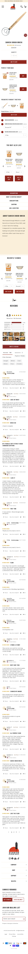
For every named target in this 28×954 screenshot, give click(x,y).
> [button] (19, 832)
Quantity (14, 52)
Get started (7, 899)
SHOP (13, 870)
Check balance (18, 899)
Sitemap (14, 936)
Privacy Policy (12, 934)
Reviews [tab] (5, 352)
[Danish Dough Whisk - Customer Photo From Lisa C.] (22, 334)
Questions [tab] (18, 352)
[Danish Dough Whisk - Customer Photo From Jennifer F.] (5, 339)
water (6, 364)
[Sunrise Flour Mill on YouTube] (15, 858)
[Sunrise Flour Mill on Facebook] (12, 858)
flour (12, 364)
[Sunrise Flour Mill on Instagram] (10, 858)
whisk (13, 360)
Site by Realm (14, 948)
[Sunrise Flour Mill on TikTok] (18, 858)
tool (19, 360)
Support (13, 876)
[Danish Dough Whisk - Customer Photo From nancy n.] (16, 334)
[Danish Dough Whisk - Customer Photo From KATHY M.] (16, 339)
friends (19, 364)
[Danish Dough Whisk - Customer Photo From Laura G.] (11, 334)
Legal (6, 934)
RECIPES (13, 881)
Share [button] (6, 388)
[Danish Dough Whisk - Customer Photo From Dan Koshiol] (5, 334)
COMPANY (13, 865)
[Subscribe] (24, 919)
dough (6, 360)
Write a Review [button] (14, 346)
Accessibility (20, 934)
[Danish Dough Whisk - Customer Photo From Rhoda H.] (11, 339)
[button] (21, 388)
